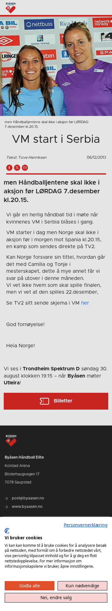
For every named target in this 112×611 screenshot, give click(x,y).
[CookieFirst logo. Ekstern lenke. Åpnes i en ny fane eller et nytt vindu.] (7, 531)
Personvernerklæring (85, 525)
